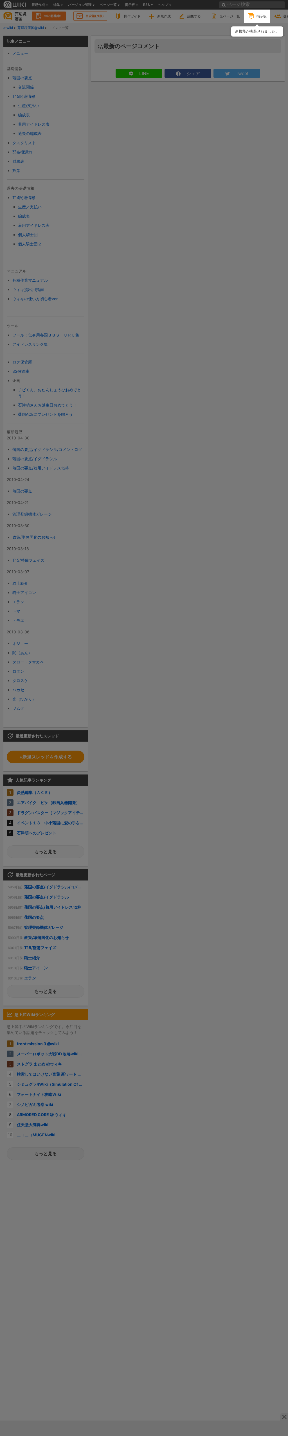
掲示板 (261, 16)
